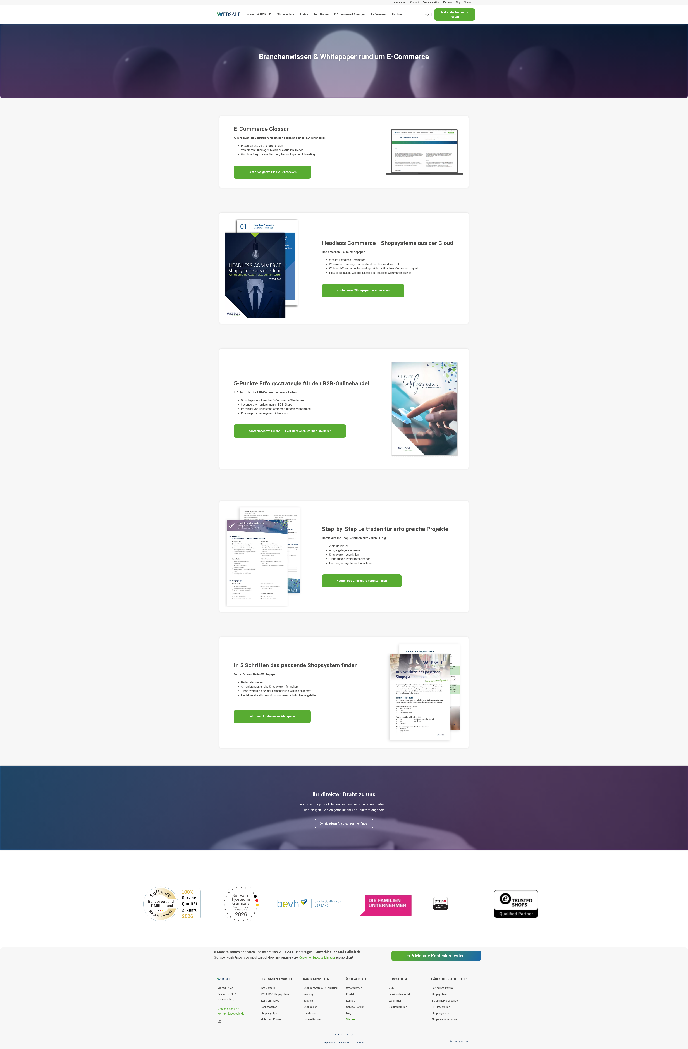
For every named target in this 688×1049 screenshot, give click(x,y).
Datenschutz (345, 1042)
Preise (303, 14)
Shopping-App (269, 1013)
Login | (427, 14)
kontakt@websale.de (231, 1013)
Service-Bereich (355, 1007)
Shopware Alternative (444, 1019)
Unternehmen (399, 2)
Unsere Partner (312, 1019)
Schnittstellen (269, 1007)
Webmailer (395, 1000)
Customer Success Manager (317, 957)
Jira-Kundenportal (399, 994)
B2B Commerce (270, 1000)
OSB (391, 988)
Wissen (468, 2)
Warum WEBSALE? (259, 14)
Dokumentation (431, 2)
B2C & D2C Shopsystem (275, 994)
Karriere (447, 2)
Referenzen (378, 14)
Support (308, 1000)
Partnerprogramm (442, 988)
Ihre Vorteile (268, 988)
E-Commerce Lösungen (350, 14)
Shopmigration (440, 1013)
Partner (397, 14)
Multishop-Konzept (272, 1019)
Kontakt (414, 2)
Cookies (360, 1042)
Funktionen (321, 14)
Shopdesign (310, 1007)
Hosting (308, 994)
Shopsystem (285, 14)
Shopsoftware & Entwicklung (321, 988)
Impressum (330, 1042)
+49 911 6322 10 (228, 1009)
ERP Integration (441, 1007)
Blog (458, 2)
